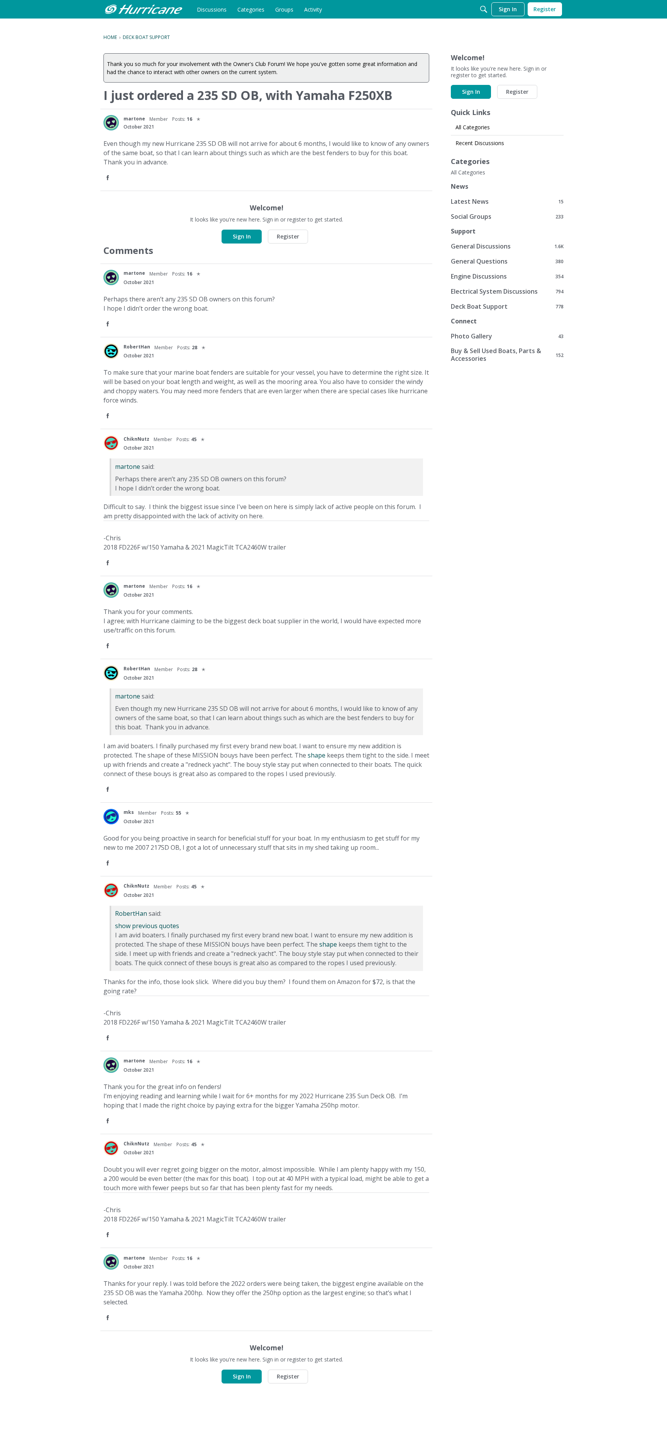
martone (134, 118)
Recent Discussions (479, 143)
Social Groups (507, 216)
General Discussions (507, 246)
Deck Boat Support (507, 306)
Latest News (507, 201)
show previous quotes (147, 926)
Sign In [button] (242, 236)
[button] (108, 178)
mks (129, 812)
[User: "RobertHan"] (111, 351)
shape (316, 755)
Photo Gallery (507, 336)
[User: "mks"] (111, 816)
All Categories (472, 127)
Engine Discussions (507, 276)
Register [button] (288, 236)
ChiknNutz (136, 439)
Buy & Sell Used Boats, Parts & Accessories (507, 354)
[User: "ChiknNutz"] (111, 443)
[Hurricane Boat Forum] (143, 9)
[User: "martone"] (111, 122)
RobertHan (137, 346)
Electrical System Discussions (507, 291)
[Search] (484, 9)
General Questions (507, 261)
